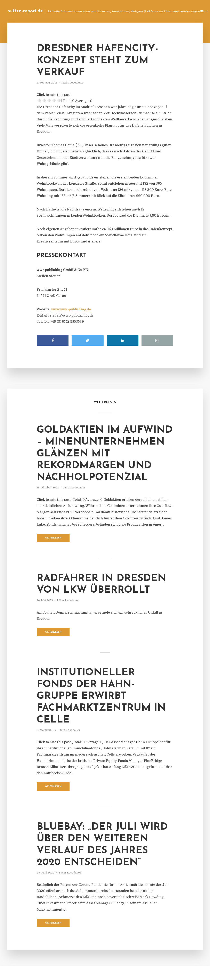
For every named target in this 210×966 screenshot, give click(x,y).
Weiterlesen (53, 538)
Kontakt (144, 11)
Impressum (163, 11)
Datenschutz (185, 11)
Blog (116, 11)
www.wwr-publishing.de (71, 309)
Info (129, 11)
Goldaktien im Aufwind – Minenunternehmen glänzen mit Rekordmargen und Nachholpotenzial (104, 453)
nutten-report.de (25, 11)
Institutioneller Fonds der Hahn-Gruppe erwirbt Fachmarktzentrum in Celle (101, 696)
